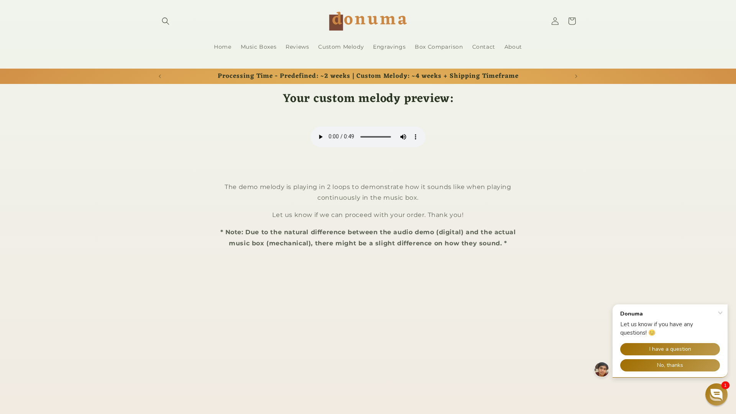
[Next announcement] (576, 76)
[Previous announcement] (159, 76)
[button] (165, 21)
